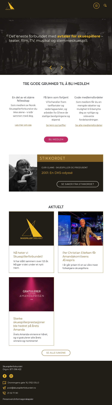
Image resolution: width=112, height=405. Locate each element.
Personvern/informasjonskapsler (18, 399)
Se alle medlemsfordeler (88, 125)
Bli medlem (56, 139)
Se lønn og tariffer (56, 125)
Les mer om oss (23, 125)
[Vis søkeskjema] (105, 5)
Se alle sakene (56, 352)
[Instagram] (11, 376)
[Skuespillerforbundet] (9, 6)
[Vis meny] (96, 6)
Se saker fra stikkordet (77, 184)
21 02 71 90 (12, 393)
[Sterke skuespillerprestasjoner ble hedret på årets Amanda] (31, 294)
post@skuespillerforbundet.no (21, 388)
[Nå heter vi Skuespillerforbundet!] (31, 229)
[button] (50, 67)
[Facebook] (5, 376)
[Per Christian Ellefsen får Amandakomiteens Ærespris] (80, 229)
